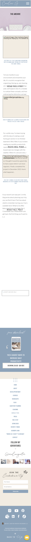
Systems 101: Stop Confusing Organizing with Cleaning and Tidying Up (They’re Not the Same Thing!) (16, 62)
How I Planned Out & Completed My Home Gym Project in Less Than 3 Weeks (16, 120)
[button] (27, 3)
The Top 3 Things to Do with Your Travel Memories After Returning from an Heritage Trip (15, 181)
